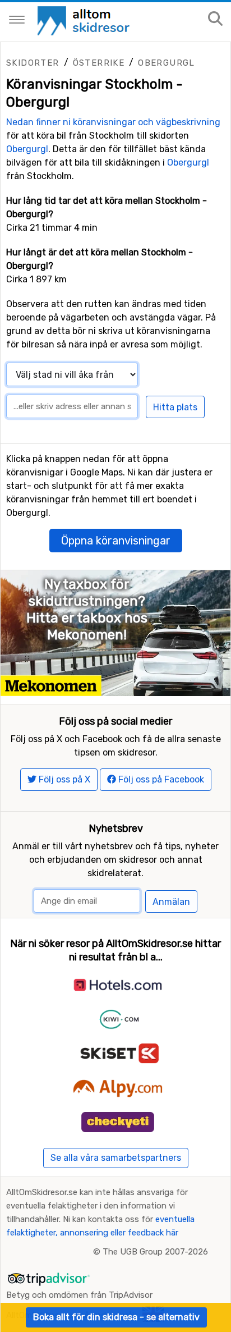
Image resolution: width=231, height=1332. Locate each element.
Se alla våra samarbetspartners (115, 1157)
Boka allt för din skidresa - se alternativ (116, 1317)
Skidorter (32, 63)
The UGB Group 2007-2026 (155, 1252)
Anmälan (171, 901)
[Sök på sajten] (215, 19)
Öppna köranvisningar (115, 540)
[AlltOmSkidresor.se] (85, 20)
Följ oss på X (63, 779)
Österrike (99, 63)
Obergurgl (166, 63)
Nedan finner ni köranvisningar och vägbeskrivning (113, 122)
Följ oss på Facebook (160, 779)
